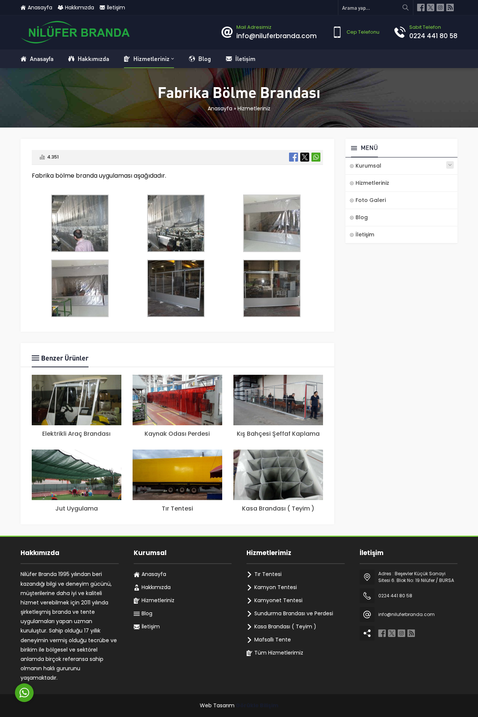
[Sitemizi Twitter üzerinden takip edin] (430, 7)
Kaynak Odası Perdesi (177, 433)
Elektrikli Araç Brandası (76, 433)
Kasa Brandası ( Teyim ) (278, 508)
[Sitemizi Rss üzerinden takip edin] (450, 7)
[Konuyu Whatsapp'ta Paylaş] (315, 157)
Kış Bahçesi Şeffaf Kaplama (278, 433)
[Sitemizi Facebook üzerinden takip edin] (421, 7)
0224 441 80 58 (433, 35)
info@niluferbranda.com (276, 35)
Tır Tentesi (177, 508)
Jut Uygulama (76, 508)
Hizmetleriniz (254, 108)
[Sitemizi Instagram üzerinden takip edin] (440, 7)
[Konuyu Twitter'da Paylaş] (304, 157)
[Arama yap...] (405, 7)
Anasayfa (220, 108)
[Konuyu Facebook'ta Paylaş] (293, 157)
